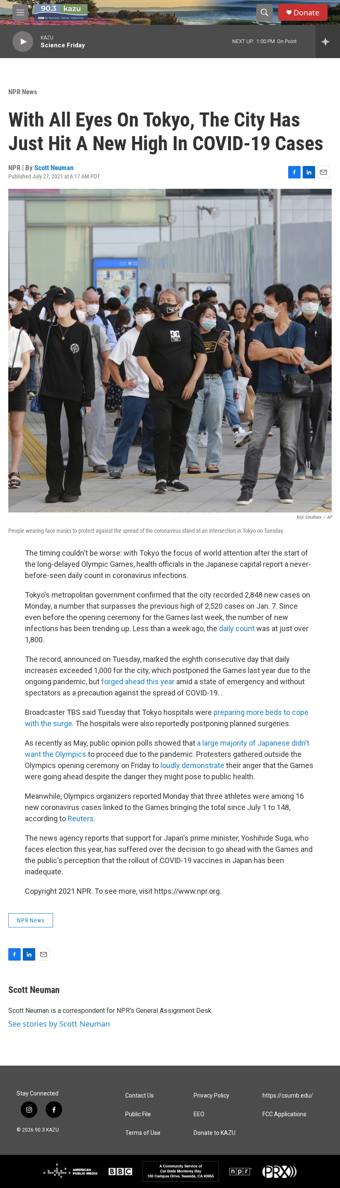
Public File (138, 1114)
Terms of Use (142, 1133)
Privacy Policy (211, 1096)
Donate (306, 12)
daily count (237, 628)
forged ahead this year (138, 681)
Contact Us (139, 1096)
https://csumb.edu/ (287, 1096)
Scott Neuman (53, 167)
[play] (22, 41)
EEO (199, 1114)
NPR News (22, 92)
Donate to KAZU (215, 1133)
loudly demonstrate (192, 765)
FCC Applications (284, 1114)
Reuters (81, 818)
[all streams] (328, 41)
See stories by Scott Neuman (59, 1024)
